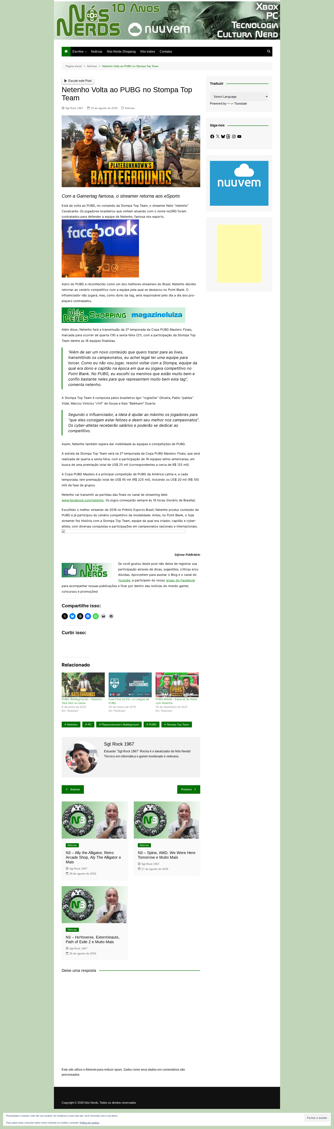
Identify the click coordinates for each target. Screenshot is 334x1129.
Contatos (166, 51)
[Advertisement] (239, 254)
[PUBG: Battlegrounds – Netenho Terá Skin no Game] (83, 684)
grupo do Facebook (180, 580)
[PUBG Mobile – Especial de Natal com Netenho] (177, 684)
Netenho (72, 724)
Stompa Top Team (178, 724)
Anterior (75, 789)
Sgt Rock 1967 (74, 108)
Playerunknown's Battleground (120, 724)
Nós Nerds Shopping (121, 51)
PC (89, 724)
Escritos (78, 51)
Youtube (124, 580)
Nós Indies (147, 51)
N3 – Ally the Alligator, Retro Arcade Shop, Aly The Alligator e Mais (93, 857)
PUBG (153, 724)
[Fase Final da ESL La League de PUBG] (130, 684)
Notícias (96, 51)
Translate (240, 103)
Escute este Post (79, 80)
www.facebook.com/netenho (83, 500)
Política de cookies (89, 1122)
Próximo (186, 789)
